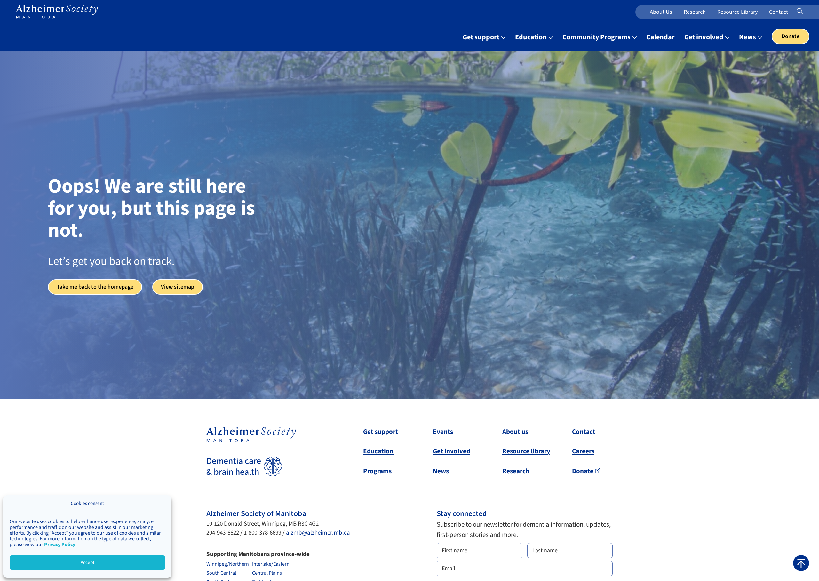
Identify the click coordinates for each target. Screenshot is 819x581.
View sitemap (177, 287)
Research (695, 12)
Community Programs (597, 37)
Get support (482, 37)
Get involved (704, 37)
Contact (778, 12)
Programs (377, 471)
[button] (801, 563)
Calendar (660, 37)
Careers (583, 451)
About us (661, 12)
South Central (221, 573)
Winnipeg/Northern (227, 564)
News (748, 37)
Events (443, 431)
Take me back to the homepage (95, 287)
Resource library (526, 451)
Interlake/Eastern (271, 564)
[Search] (808, 11)
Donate (790, 36)
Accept (87, 562)
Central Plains (267, 573)
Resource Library (737, 12)
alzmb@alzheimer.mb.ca (318, 533)
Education (531, 37)
